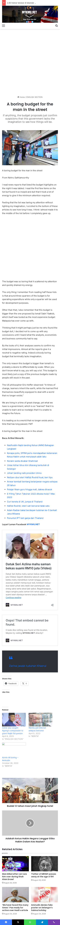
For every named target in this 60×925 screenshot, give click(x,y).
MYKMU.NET (33, 524)
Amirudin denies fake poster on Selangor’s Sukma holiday (42, 908)
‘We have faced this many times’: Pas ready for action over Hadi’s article (15, 908)
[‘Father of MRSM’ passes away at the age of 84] (44, 863)
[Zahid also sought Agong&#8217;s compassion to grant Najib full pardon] (14, 719)
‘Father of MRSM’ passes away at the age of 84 (43, 875)
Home (22, 97)
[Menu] (3, 25)
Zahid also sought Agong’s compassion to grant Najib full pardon (12, 731)
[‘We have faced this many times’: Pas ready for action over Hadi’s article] (15, 894)
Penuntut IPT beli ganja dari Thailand (25, 518)
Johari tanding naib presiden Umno (24, 473)
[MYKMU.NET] (30, 14)
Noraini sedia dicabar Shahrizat (22, 461)
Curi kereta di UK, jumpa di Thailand (24, 501)
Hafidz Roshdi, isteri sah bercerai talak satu (28, 506)
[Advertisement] (30, 61)
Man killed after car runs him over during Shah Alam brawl (14, 877)
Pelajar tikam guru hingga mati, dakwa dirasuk (29, 489)
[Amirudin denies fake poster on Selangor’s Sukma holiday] (44, 894)
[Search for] (56, 25)
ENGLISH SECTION (34, 97)
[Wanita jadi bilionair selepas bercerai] (40, 719)
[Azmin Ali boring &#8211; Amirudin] (14, 749)
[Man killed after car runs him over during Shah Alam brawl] (15, 863)
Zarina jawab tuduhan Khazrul (27, 665)
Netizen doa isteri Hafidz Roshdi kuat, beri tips (30, 477)
